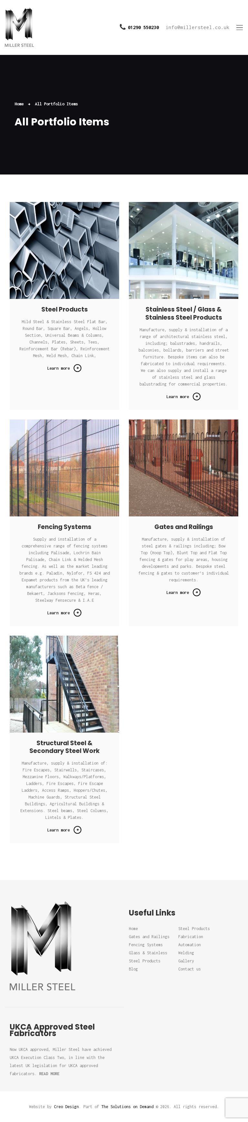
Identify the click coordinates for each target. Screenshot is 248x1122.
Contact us (189, 969)
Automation (189, 944)
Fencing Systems (64, 527)
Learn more (58, 368)
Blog (133, 969)
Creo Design (66, 1106)
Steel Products (64, 310)
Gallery (186, 960)
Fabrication (190, 936)
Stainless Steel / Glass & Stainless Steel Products (183, 314)
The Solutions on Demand (127, 1106)
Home (19, 103)
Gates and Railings (183, 527)
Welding (186, 952)
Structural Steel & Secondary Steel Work (64, 747)
